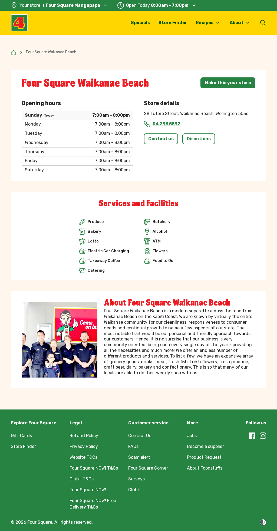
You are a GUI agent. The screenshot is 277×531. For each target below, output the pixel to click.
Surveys (136, 478)
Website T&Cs (83, 457)
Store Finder (173, 22)
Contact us (161, 138)
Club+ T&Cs (82, 478)
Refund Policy (84, 435)
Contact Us (139, 435)
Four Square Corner (148, 468)
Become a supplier (205, 446)
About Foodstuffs (204, 468)
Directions (199, 138)
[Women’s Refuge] (263, 522)
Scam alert (139, 457)
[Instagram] (263, 435)
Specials (140, 22)
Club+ (134, 489)
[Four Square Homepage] (19, 22)
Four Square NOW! (88, 489)
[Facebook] (252, 435)
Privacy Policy (84, 446)
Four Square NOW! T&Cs (94, 468)
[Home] (13, 52)
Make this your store (228, 82)
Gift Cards (21, 435)
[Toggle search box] (263, 22)
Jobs (192, 435)
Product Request (204, 457)
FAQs (133, 446)
